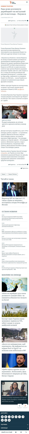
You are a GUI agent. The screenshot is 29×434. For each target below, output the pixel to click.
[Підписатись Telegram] (23, 416)
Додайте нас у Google (7, 432)
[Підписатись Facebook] (2, 416)
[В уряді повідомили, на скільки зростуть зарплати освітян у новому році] (14, 112)
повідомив (4, 153)
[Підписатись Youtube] (12, 416)
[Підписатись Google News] (5, 416)
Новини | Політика (7, 6)
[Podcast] (5, 420)
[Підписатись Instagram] (16, 416)
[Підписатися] (9, 420)
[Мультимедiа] (16, 432)
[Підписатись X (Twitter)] (9, 416)
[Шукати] (26, 432)
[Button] (11, 21)
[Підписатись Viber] (19, 416)
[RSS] (2, 420)
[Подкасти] (21, 432)
